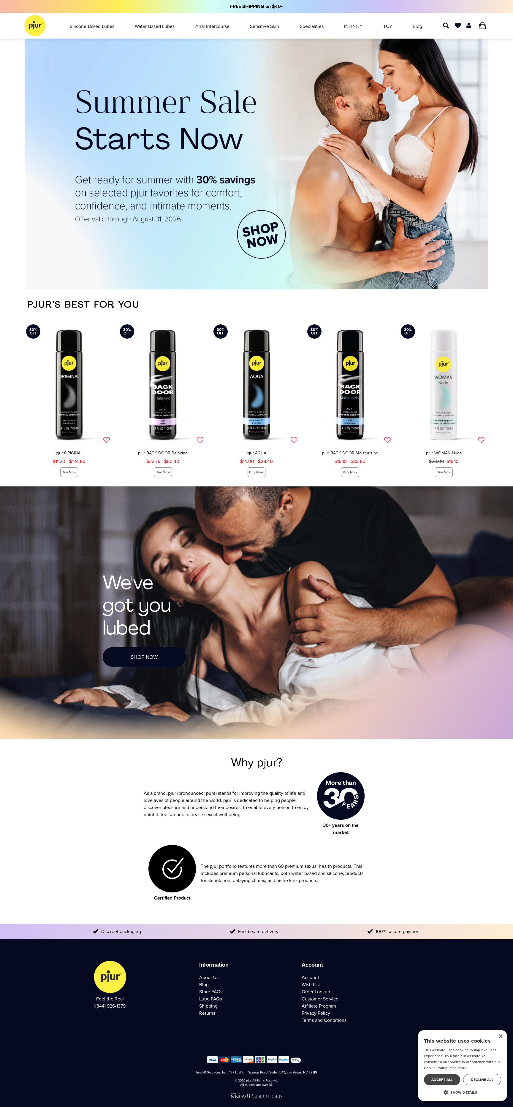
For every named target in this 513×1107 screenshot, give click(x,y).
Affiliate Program (319, 1006)
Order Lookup (316, 991)
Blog (417, 26)
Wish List (311, 984)
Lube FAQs (210, 998)
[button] (462, 1092)
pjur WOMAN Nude (444, 453)
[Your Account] (469, 25)
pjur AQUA (256, 453)
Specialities (312, 26)
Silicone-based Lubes (92, 26)
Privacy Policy (316, 1013)
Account (310, 977)
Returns (207, 1013)
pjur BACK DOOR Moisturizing (350, 453)
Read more (458, 1067)
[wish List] (458, 25)
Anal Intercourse (212, 26)
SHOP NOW (144, 657)
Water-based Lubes (155, 26)
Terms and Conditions (324, 1020)
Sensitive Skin (264, 26)
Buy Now (69, 472)
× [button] (500, 1036)
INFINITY (353, 26)
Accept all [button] (442, 1079)
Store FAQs (210, 991)
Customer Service (320, 998)
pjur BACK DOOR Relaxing (163, 453)
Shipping (208, 1006)
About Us (208, 977)
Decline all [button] (482, 1079)
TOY (387, 26)
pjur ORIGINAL (69, 453)
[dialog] (462, 1065)
